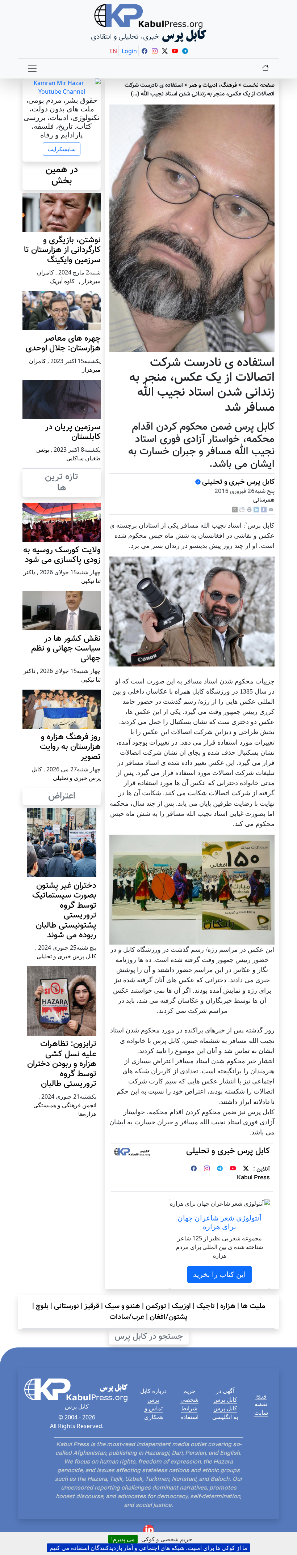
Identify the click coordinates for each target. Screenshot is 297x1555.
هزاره (227, 1306)
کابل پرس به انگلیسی (225, 1412)
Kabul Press (253, 1178)
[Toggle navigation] (32, 69)
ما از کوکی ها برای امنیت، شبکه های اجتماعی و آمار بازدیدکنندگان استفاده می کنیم (148, 1548)
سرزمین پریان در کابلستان (73, 432)
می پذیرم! (123, 1539)
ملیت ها (253, 1306)
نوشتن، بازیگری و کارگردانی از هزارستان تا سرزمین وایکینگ (62, 250)
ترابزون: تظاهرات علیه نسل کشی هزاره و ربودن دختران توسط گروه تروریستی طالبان (61, 1064)
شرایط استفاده (189, 1412)
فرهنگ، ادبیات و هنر (213, 85)
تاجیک (205, 1306)
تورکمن (156, 1306)
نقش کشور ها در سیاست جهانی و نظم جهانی (66, 648)
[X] (235, 509)
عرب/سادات (126, 1317)
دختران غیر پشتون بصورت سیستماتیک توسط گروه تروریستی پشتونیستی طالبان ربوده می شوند (64, 910)
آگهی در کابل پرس (225, 1395)
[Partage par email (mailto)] (271, 509)
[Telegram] (220, 1169)
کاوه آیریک (62, 281)
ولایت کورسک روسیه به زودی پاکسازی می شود (62, 555)
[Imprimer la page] (249, 509)
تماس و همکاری (153, 1412)
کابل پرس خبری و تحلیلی (238, 482)
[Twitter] (246, 1169)
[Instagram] (207, 1169)
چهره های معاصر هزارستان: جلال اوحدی (63, 343)
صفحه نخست (259, 85)
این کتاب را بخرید (219, 1274)
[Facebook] (264, 509)
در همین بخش (62, 175)
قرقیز (91, 1306)
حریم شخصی (189, 1395)
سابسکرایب (61, 149)
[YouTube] (233, 1169)
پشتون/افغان (169, 1317)
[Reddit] (242, 509)
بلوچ (42, 1306)
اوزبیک (181, 1306)
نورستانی (66, 1306)
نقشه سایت (261, 1408)
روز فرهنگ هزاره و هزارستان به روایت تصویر (70, 747)
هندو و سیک (122, 1306)
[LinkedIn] (256, 509)
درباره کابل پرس (153, 1395)
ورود (261, 1395)
